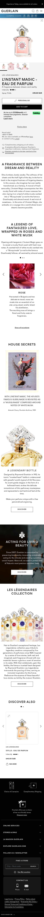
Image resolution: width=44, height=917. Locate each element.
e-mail (17, 139)
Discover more (22, 815)
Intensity (6, 90)
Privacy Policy (19, 899)
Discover (22, 509)
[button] (42, 4)
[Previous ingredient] (3, 274)
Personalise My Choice (29, 901)
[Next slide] (41, 726)
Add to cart (22, 107)
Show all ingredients (22, 328)
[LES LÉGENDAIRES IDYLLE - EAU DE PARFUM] (22, 728)
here (31, 137)
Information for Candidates (14, 907)
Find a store (22, 127)
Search (33, 866)
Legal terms (9, 899)
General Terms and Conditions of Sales (18, 904)
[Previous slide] (3, 726)
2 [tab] (22, 257)
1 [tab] (20, 257)
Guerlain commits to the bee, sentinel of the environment (20, 152)
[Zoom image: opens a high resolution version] (42, 20)
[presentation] (20, 257)
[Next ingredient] (41, 274)
